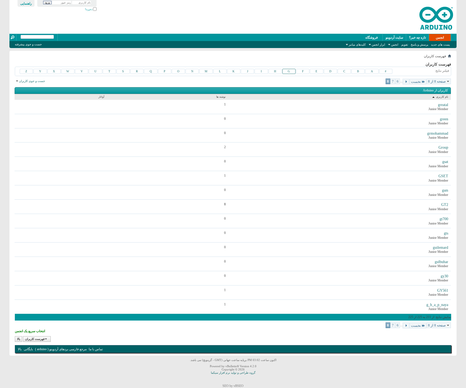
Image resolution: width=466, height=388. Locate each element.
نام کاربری (441, 96)
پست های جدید (440, 44)
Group (443, 147)
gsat (445, 162)
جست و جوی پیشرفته (28, 44)
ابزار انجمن (378, 44)
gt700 (444, 219)
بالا (18, 339)
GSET (443, 176)
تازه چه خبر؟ (417, 37)
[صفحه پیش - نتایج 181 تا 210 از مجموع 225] (406, 81)
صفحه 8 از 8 (437, 81)
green (444, 119)
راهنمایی (26, 3)
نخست (416, 82)
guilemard (440, 248)
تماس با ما (96, 349)
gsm (445, 190)
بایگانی (28, 349)
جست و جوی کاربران (32, 81)
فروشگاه (371, 37)
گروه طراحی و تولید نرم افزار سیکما (233, 372)
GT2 (444, 205)
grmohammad (437, 133)
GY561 (442, 290)
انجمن (440, 37)
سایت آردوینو (394, 37)
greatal (443, 105)
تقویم (404, 44)
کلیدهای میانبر (357, 44)
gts (446, 233)
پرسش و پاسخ (419, 44)
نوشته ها (221, 96)
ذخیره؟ (89, 9)
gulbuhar (441, 262)
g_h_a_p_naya (437, 305)
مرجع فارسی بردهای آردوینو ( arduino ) (61, 349)
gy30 (444, 276)
